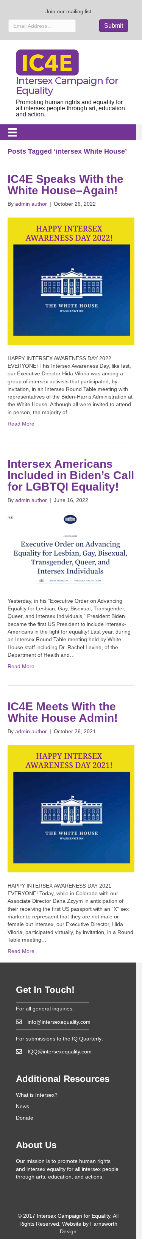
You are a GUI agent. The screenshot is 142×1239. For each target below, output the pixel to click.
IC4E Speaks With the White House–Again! (65, 185)
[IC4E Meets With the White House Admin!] (71, 808)
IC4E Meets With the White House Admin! (63, 712)
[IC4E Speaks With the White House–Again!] (71, 281)
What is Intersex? (37, 1095)
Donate (24, 1118)
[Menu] (12, 132)
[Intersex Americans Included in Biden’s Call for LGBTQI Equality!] (71, 550)
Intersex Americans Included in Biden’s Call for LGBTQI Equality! (71, 475)
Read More (21, 424)
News (22, 1106)
